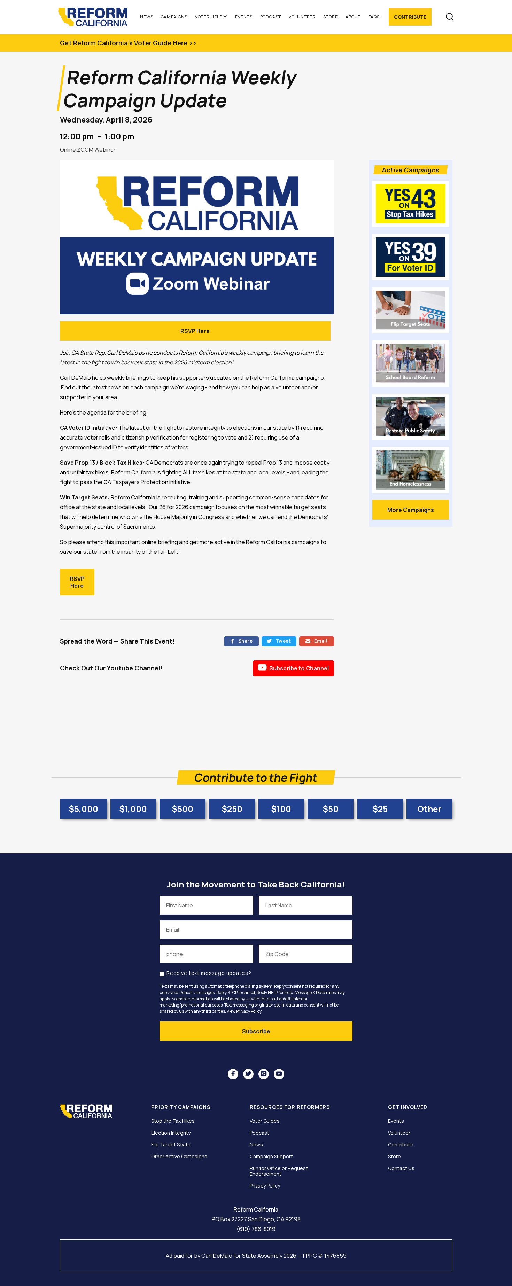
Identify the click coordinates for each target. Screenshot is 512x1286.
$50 (331, 808)
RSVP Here (195, 331)
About (353, 17)
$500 (182, 808)
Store (330, 17)
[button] (211, 17)
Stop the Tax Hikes (173, 1121)
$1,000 (133, 808)
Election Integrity (171, 1133)
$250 (232, 808)
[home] (96, 17)
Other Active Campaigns (179, 1156)
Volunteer (302, 17)
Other (429, 808)
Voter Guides (265, 1121)
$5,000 (83, 808)
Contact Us (401, 1168)
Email (316, 641)
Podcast (270, 17)
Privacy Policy (248, 1011)
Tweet (279, 641)
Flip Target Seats (171, 1144)
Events (244, 17)
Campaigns (174, 17)
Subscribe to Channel (293, 667)
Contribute (410, 17)
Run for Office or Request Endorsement (279, 1171)
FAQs (374, 17)
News (146, 17)
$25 (380, 808)
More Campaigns (410, 510)
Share (241, 641)
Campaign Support (271, 1156)
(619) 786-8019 (256, 1229)
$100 (281, 808)
